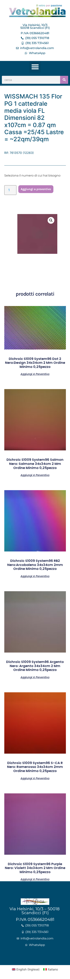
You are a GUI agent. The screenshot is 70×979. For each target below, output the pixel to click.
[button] (35, 67)
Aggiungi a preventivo (36, 189)
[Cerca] (64, 80)
